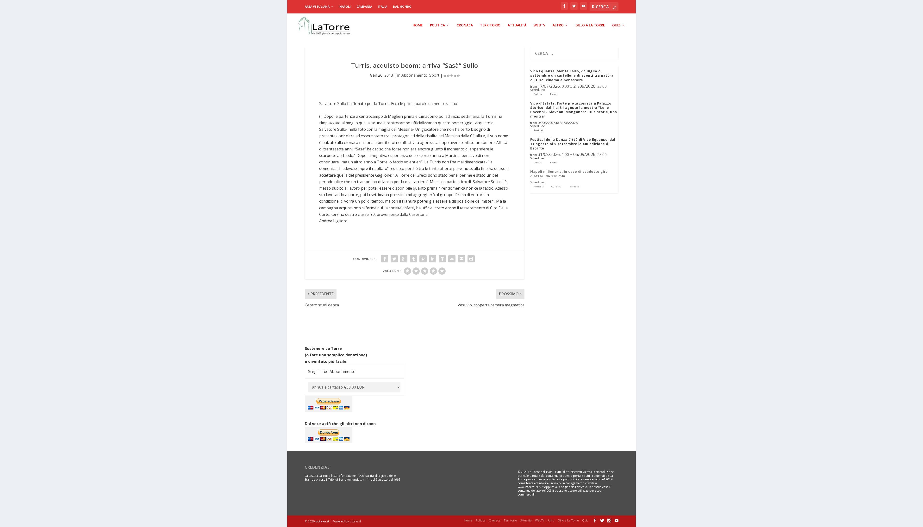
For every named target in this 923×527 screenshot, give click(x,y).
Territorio (490, 25)
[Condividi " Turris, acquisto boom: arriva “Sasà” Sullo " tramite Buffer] (442, 259)
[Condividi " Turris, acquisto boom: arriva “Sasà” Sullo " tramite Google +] (404, 259)
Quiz (616, 25)
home (418, 25)
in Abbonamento (412, 75)
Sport (434, 75)
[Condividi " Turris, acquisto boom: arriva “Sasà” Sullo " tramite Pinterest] (423, 259)
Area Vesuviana (317, 7)
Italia (382, 7)
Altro (558, 25)
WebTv (539, 25)
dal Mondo (402, 7)
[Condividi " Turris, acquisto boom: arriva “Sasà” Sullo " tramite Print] (471, 259)
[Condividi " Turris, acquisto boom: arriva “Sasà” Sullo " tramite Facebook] (384, 259)
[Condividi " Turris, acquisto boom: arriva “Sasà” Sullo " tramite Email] (461, 259)
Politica (437, 25)
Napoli (345, 7)
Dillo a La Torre (590, 25)
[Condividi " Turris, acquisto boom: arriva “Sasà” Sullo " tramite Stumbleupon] (452, 259)
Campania (364, 7)
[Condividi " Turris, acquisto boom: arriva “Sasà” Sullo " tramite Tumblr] (413, 259)
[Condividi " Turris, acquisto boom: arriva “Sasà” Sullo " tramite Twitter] (394, 259)
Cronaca (465, 25)
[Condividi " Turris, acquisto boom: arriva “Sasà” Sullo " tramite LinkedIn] (432, 259)
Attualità (517, 25)
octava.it (322, 521)
